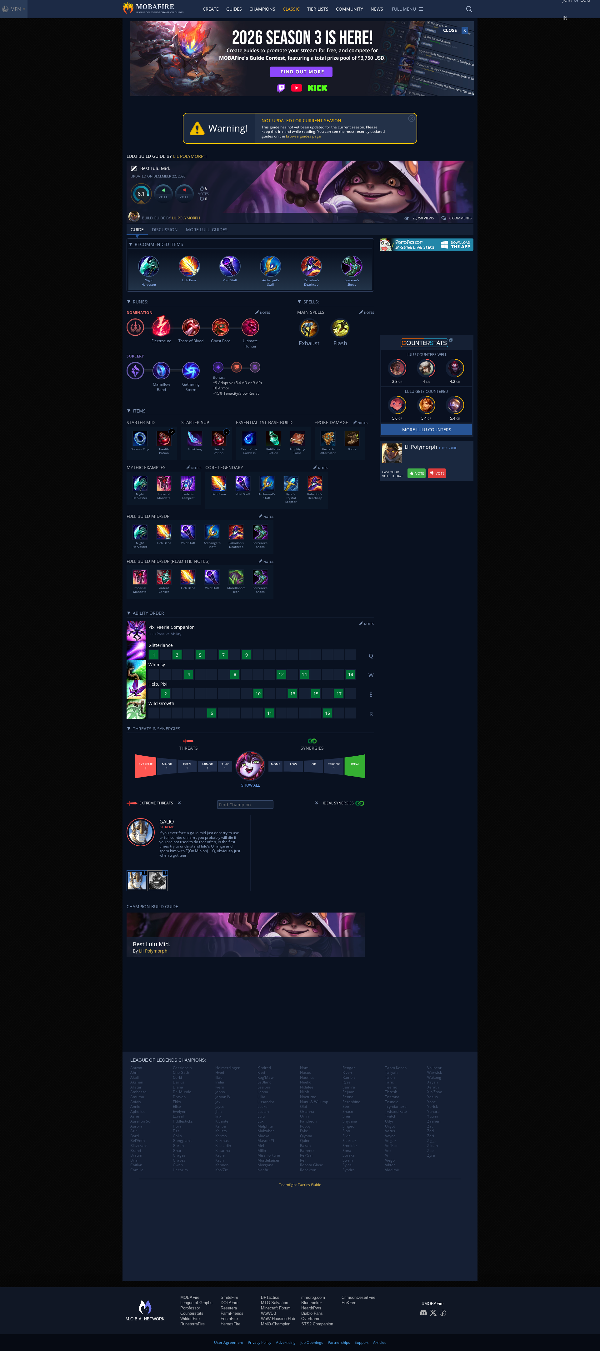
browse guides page (303, 136)
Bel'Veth (137, 1140)
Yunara (433, 1111)
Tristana (392, 1096)
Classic (291, 9)
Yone (431, 1101)
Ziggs (432, 1140)
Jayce (219, 1106)
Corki (177, 1077)
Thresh (391, 1091)
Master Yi (266, 1140)
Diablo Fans (312, 1313)
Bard (134, 1135)
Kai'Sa (220, 1126)
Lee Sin (264, 1087)
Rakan (305, 1145)
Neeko (305, 1082)
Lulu (261, 1116)
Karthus (222, 1140)
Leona (263, 1091)
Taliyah (391, 1072)
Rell (303, 1160)
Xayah (432, 1082)
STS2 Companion (317, 1324)
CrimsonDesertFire (358, 1297)
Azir (133, 1130)
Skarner (349, 1140)
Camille (136, 1170)
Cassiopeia (182, 1067)
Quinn (305, 1140)
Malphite (265, 1126)
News (377, 9)
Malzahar (266, 1130)
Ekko (177, 1101)
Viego (390, 1160)
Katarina (222, 1150)
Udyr (389, 1121)
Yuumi (432, 1116)
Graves (179, 1160)
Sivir (346, 1135)
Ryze (346, 1082)
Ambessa (138, 1091)
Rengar (348, 1067)
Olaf (303, 1106)
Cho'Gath (181, 1072)
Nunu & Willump (314, 1101)
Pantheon (308, 1121)
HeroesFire (230, 1324)
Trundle (391, 1101)
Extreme (166, 826)
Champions (262, 9)
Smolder (349, 1145)
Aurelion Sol (140, 1121)
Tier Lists (317, 9)
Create (211, 9)
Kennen (221, 1165)
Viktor (390, 1165)
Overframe (310, 1318)
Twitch (390, 1116)
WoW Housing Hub (278, 1318)
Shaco (347, 1111)
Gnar (177, 1150)
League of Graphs (196, 1302)
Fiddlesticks (183, 1121)
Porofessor (190, 1308)
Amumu (137, 1096)
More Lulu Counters (426, 430)
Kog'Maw (265, 1077)
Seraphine (351, 1101)
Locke (263, 1106)
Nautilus (307, 1077)
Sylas (347, 1165)
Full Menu (404, 9)
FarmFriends (232, 1313)
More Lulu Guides (207, 230)
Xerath (433, 1087)
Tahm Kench (396, 1067)
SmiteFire (229, 1297)
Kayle (220, 1155)
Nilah (304, 1091)
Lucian (263, 1111)
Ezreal (178, 1116)
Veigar (390, 1140)
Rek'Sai (306, 1155)
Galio (177, 1135)
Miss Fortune (269, 1155)
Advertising (286, 1342)
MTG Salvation (274, 1302)
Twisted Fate (396, 1111)
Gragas (179, 1155)
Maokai (264, 1135)
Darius (178, 1082)
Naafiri (263, 1170)
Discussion (165, 230)
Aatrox (136, 1067)
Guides (234, 9)
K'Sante (221, 1121)
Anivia (135, 1101)
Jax (217, 1101)
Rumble (349, 1077)
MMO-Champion (275, 1324)
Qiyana (306, 1135)
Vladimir (392, 1170)
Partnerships (339, 1342)
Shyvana (349, 1121)
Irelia (219, 1082)
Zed (430, 1130)
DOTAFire (229, 1302)
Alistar (136, 1087)
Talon (390, 1077)
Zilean (432, 1145)
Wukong (434, 1077)
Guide (137, 230)
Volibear (434, 1067)
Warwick (434, 1072)
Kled (261, 1072)
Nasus (305, 1072)
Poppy (305, 1126)
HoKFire (349, 1302)
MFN (15, 9)
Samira (348, 1087)
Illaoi (219, 1077)
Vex (388, 1150)
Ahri (134, 1072)
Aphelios (137, 1111)
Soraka (348, 1155)
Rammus (307, 1150)
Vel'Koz (391, 1145)
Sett (345, 1106)
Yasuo (432, 1096)
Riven (347, 1072)
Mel (261, 1145)
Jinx (218, 1116)
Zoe (430, 1150)
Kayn (219, 1160)
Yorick (432, 1106)
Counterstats (191, 1313)
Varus (390, 1130)
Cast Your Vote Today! (392, 474)
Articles (379, 1342)
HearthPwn (311, 1308)
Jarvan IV (222, 1096)
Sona (346, 1150)
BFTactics (270, 1297)
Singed (348, 1126)
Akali (134, 1077)
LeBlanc (264, 1082)
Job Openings (311, 1342)
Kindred (264, 1067)
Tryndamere (396, 1106)
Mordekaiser (269, 1160)
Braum (136, 1155)
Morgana (265, 1165)
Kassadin (223, 1145)
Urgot (390, 1126)
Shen (346, 1116)
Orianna (307, 1111)
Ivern (219, 1087)
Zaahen (433, 1121)
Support (361, 1342)
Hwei (219, 1072)
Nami (304, 1067)
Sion (346, 1130)
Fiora (177, 1126)
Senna (347, 1096)
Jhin (218, 1111)
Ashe (134, 1116)
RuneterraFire (192, 1324)
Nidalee (306, 1087)
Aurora (136, 1126)
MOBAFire (189, 1297)
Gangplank (182, 1140)
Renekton (308, 1170)
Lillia (261, 1096)
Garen (178, 1145)
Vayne (390, 1135)
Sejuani (348, 1091)
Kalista (221, 1130)
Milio (262, 1150)
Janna (220, 1091)
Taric (389, 1082)
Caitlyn (136, 1165)
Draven (179, 1096)
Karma (221, 1135)
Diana (178, 1087)
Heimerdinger (227, 1067)
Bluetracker (311, 1302)
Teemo (391, 1087)
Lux (260, 1121)
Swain (347, 1160)
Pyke (304, 1130)
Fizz (176, 1130)
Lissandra (266, 1101)
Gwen (178, 1165)
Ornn (304, 1116)
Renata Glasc (311, 1165)
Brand (135, 1150)
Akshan (136, 1082)
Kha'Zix (221, 1170)
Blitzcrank (139, 1145)
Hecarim (180, 1170)
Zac (430, 1126)
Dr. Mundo (182, 1091)
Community (349, 9)
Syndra (348, 1170)
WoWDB (268, 1313)
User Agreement (228, 1342)
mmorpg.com (313, 1297)
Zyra (431, 1155)
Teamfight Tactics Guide (300, 1184)
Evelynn (179, 1111)
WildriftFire (190, 1318)
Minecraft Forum (276, 1308)
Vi (386, 1155)
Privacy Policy (259, 1342)
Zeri (430, 1135)
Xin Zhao (434, 1091)
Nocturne (308, 1096)
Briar (134, 1160)
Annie (135, 1106)
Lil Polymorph (190, 156)
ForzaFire (229, 1318)
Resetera (229, 1308)
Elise (177, 1106)
